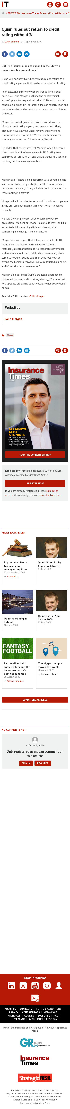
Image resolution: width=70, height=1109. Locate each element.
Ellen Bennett (12, 41)
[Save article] (65, 54)
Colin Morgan (36, 296)
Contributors (31, 1012)
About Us (10, 1008)
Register (42, 763)
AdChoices (14, 1015)
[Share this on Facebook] (5, 54)
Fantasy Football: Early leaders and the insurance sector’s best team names (17, 668)
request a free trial (49, 495)
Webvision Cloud (42, 1103)
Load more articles (35, 699)
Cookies (29, 1015)
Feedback (19, 1019)
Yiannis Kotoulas (15, 680)
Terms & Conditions (48, 1008)
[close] (68, 46)
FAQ (56, 1015)
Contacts (26, 1008)
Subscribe (44, 1015)
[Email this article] (27, 54)
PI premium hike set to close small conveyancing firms (16, 566)
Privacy (13, 1012)
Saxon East (12, 576)
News (10, 335)
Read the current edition (35, 454)
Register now (35, 483)
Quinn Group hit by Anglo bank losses (49, 564)
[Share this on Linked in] (19, 54)
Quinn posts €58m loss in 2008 (49, 617)
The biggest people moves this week (50, 665)
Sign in (25, 46)
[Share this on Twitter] (12, 54)
